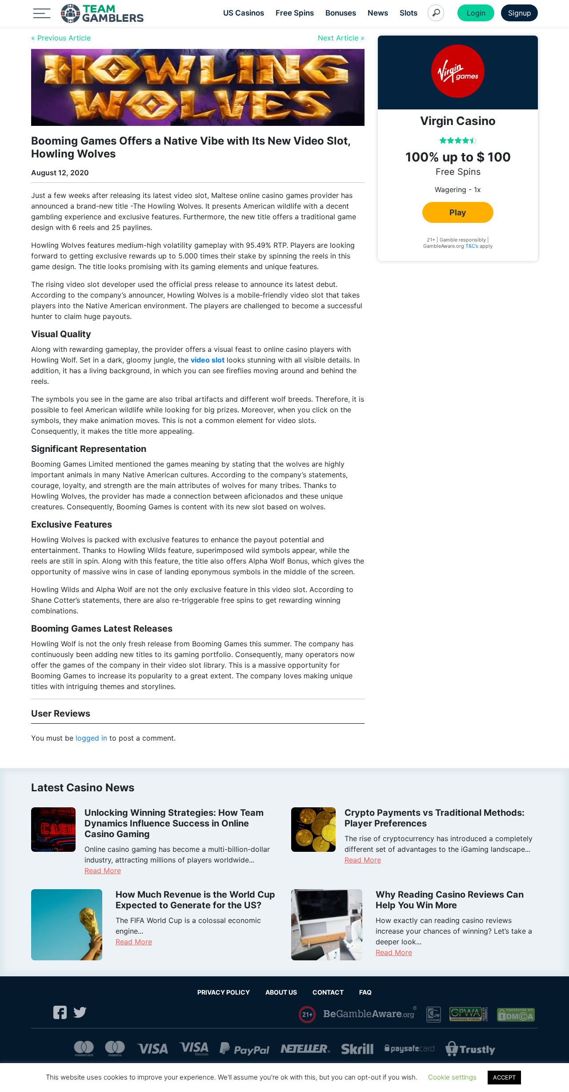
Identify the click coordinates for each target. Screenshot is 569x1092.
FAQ (365, 992)
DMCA (516, 1014)
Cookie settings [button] (452, 1077)
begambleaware (371, 1014)
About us (281, 992)
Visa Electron (193, 1048)
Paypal (244, 1048)
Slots (408, 12)
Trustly (470, 1048)
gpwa (469, 1014)
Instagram (40, 1012)
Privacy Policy (223, 992)
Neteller (305, 1048)
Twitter (80, 1012)
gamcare (433, 1014)
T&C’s (471, 245)
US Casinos (243, 12)
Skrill (357, 1048)
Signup (519, 12)
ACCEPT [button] (504, 1077)
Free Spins (295, 12)
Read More (102, 870)
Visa (152, 1048)
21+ (308, 1014)
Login (476, 12)
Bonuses (340, 12)
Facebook (60, 1012)
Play (457, 212)
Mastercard (84, 1048)
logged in (91, 737)
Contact (328, 992)
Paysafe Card (409, 1048)
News (378, 12)
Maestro (115, 1048)
